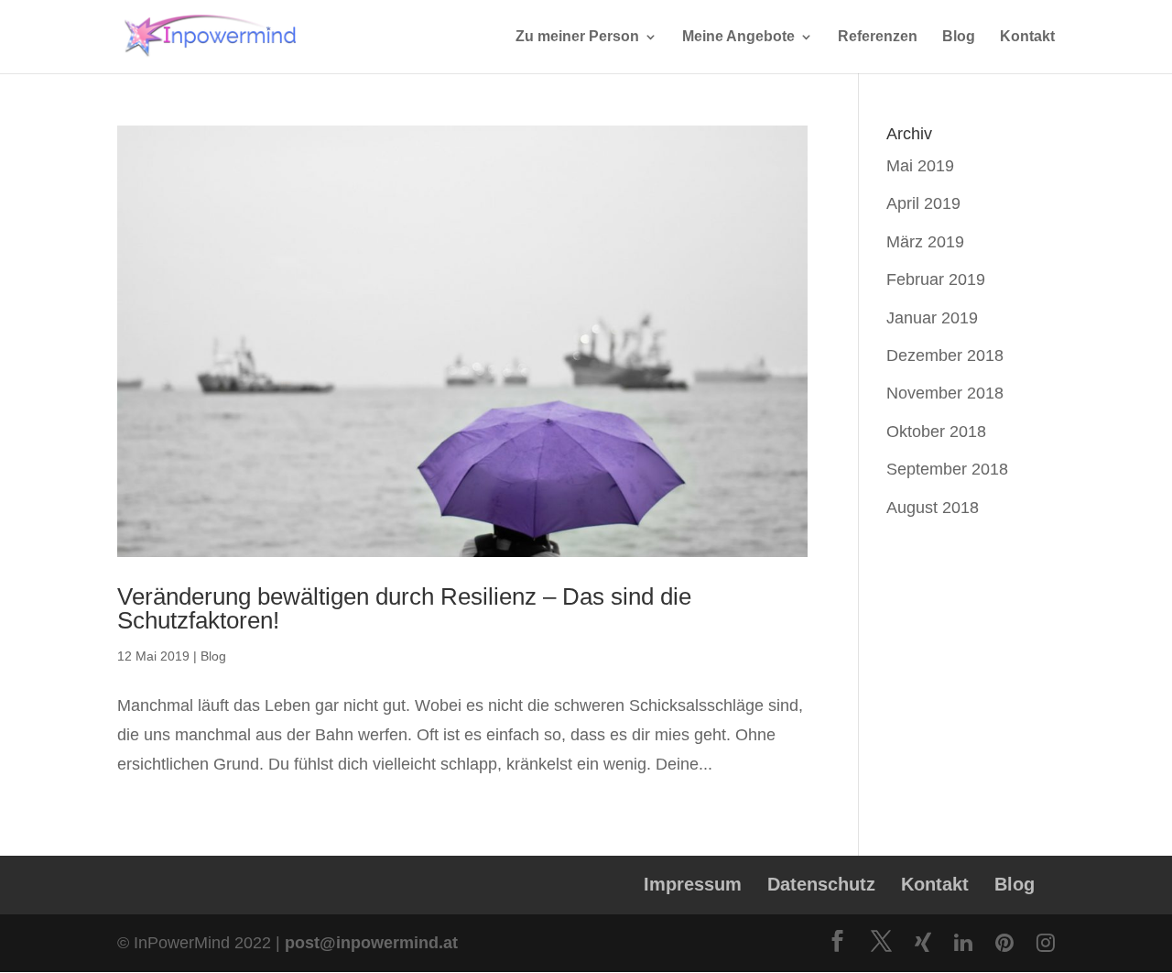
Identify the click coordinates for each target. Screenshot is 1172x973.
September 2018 (947, 469)
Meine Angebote (738, 37)
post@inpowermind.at (371, 943)
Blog (958, 37)
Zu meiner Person (577, 37)
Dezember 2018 (945, 355)
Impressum (693, 884)
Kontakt (1027, 37)
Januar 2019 (932, 318)
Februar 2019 (935, 279)
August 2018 (932, 507)
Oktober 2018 (936, 431)
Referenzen (877, 37)
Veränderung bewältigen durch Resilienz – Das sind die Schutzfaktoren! (404, 608)
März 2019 (925, 242)
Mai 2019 (920, 166)
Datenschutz (821, 884)
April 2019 (923, 203)
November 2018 (945, 393)
